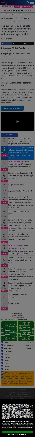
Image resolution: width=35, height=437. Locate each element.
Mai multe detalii (18, 408)
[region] (17, 418)
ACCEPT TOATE (17, 432)
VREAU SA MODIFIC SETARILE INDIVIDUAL (17, 434)
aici (17, 414)
